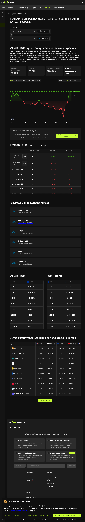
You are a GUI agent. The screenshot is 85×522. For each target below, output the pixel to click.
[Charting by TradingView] (12, 119)
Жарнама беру (59, 8)
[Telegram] (19, 427)
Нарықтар (47, 8)
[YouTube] (15, 427)
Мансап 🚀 (29, 480)
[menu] (2, 18)
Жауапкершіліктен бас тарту (49, 519)
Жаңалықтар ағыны (9, 8)
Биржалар (50, 487)
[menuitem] (2, 12)
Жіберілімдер (23, 8)
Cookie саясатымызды (19, 511)
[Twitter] (10, 427)
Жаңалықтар (51, 477)
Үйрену (49, 480)
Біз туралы (29, 477)
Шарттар (17, 519)
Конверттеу (12, 14)
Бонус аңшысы (36, 8)
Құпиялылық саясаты (30, 519)
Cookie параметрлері (68, 519)
